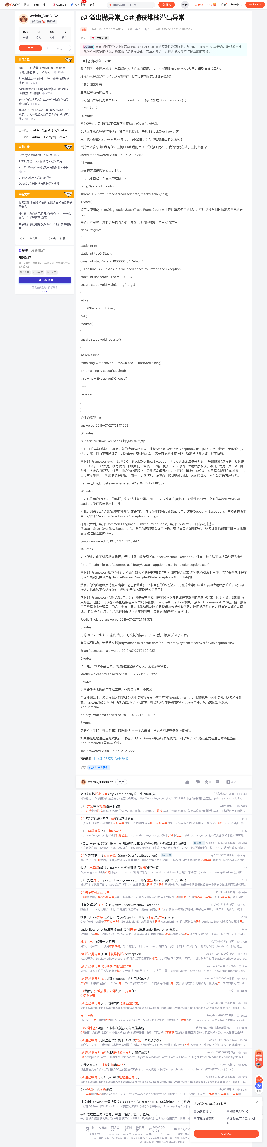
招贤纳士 (103, 1129)
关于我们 (90, 1129)
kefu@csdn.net (187, 1129)
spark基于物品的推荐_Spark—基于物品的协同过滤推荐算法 (50, 131)
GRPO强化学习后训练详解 (35, 177)
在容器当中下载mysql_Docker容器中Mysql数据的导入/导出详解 (49, 137)
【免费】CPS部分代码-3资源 (111, 758)
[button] (42, 291)
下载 (36, 4)
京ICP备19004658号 (134, 1134)
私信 (59, 48)
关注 (121, 782)
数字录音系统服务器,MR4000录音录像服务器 (45, 226)
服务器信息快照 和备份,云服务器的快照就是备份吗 (45, 204)
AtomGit (61, 4)
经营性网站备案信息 (188, 1134)
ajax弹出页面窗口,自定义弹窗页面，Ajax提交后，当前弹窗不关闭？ (45, 215)
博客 (26, 4)
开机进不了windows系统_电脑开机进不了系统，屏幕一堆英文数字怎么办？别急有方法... (45, 114)
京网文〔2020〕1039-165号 (161, 1134)
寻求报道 (128, 1129)
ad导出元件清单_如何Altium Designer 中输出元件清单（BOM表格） (43, 70)
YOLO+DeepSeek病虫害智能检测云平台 (44, 169)
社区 (45, 4)
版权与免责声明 (188, 1138)
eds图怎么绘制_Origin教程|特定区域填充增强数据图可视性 (44, 91)
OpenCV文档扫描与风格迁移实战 (39, 183)
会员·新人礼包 (204, 4)
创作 (255, 4)
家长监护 (98, 1138)
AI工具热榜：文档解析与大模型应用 (40, 161)
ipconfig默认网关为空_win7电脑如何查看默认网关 (44, 101)
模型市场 (80, 4)
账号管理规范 (172, 1138)
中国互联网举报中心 (134, 1138)
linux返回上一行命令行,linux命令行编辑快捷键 (44, 80)
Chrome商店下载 (155, 1138)
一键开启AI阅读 (45, 280)
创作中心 (236, 4)
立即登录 (226, 1133)
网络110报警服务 (114, 1138)
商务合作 (115, 1129)
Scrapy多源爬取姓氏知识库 (39, 155)
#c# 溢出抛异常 (98, 767)
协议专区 (140, 1129)
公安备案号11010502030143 (105, 1134)
